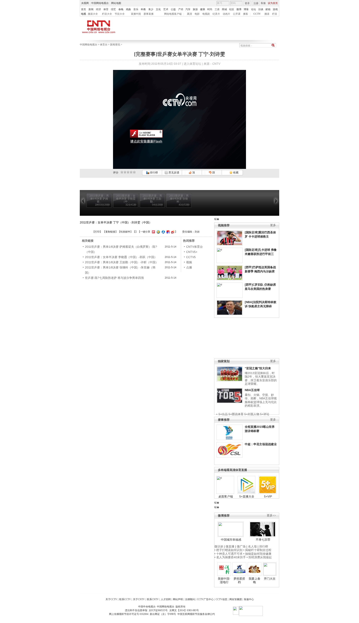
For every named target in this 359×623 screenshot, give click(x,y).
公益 (173, 9)
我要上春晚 (254, 580)
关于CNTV (139, 599)
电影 (197, 13)
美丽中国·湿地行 (224, 580)
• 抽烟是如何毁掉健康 (257, 553)
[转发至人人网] (163, 231)
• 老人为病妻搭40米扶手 (230, 557)
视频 (189, 262)
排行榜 (153, 172)
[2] (121, 172)
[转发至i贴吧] (167, 231)
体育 (105, 9)
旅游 (195, 9)
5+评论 (264, 414)
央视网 (85, 3)
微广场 (241, 546)
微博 (238, 9)
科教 (143, 9)
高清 (189, 13)
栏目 (274, 13)
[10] (134, 172)
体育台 (103, 44)
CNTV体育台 (194, 246)
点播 (189, 267)
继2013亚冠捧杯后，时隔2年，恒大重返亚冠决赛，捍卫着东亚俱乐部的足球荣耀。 (261, 378)
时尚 (209, 9)
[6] (128, 172)
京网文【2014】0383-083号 (184, 610)
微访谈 (218, 546)
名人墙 (252, 546)
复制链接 (110, 231)
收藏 (235, 172)
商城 (224, 9)
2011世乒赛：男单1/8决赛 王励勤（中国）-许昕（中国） (121, 262)
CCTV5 (191, 257)
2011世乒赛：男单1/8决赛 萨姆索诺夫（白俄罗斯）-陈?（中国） (121, 249)
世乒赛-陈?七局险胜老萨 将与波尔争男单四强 (114, 277)
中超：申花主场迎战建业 (261, 444)
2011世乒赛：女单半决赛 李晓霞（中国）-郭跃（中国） (121, 257)
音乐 (135, 9)
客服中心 (249, 599)
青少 (150, 9)
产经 (180, 9)
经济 (98, 9)
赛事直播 (149, 13)
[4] (125, 172)
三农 (217, 9)
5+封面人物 (251, 414)
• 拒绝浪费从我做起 (259, 557)
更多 (273, 225)
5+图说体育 (236, 414)
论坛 (253, 9)
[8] (131, 172)
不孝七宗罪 (263, 539)
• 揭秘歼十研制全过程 (257, 550)
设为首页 (273, 3)
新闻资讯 (115, 44)
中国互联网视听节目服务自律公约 (196, 614)
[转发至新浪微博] (172, 231)
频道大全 (93, 13)
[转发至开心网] (153, 231)
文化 (158, 9)
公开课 (236, 13)
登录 (247, 3)
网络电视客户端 (173, 13)
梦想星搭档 (239, 580)
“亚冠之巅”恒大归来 (258, 368)
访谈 (260, 9)
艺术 (165, 9)
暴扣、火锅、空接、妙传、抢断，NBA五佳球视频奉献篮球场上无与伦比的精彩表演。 (261, 400)
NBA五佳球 (252, 390)
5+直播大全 (246, 496)
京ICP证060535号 (158, 610)
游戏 (275, 9)
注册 (255, 3)
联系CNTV (153, 599)
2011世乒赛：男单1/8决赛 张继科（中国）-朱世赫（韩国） (120, 270)
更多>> (271, 515)
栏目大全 (107, 13)
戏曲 (128, 9)
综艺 (113, 9)
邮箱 (268, 9)
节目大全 (120, 13)
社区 (231, 9)
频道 (266, 13)
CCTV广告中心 (205, 599)
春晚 (120, 9)
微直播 (230, 546)
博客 (246, 9)
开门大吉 (269, 578)
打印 (97, 231)
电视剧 (206, 13)
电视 (83, 13)
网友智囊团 (235, 599)
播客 (245, 13)
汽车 (188, 9)
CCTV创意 (221, 599)
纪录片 (216, 13)
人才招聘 (166, 599)
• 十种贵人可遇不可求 (228, 553)
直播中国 (136, 13)
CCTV (257, 13)
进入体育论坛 (192, 63)
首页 (83, 9)
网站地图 (116, 3)
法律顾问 (190, 599)
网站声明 (178, 599)
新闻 (91, 9)
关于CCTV (111, 599)
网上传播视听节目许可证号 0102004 (128, 614)
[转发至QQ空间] (158, 231)
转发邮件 (125, 231)
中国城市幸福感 (231, 539)
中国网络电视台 (100, 3)
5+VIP (268, 496)
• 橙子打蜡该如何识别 (228, 550)
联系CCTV (125, 599)
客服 (263, 3)
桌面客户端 (225, 496)
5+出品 (223, 414)
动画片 (226, 13)
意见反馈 (173, 172)
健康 (202, 9)
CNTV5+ (191, 252)
